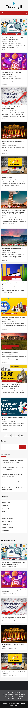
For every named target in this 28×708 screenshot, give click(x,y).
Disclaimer (18, 698)
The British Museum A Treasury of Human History (13, 482)
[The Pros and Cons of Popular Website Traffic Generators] (14, 165)
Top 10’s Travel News (7, 694)
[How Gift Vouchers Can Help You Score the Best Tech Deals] (14, 307)
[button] (2, 13)
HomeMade (5, 505)
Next (22, 435)
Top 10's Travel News (17, 68)
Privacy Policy (10, 698)
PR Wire (4, 68)
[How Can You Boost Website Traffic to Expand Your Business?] (14, 96)
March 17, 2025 (11, 76)
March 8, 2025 (10, 388)
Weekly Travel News (7, 137)
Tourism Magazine (16, 135)
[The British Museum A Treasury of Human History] (14, 130)
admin (4, 41)
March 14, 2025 (11, 180)
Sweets (18, 33)
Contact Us (20, 696)
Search (3, 441)
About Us (12, 696)
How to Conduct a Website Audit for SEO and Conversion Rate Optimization (14, 38)
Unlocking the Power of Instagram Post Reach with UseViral (12, 73)
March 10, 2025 (11, 321)
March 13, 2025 (11, 217)
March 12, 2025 (11, 252)
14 (18, 435)
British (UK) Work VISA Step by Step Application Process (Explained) (11, 385)
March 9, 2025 (10, 354)
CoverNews (23, 703)
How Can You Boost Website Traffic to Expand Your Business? (12, 107)
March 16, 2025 (11, 110)
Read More (4, 49)
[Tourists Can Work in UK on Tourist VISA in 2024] (14, 407)
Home (7, 692)
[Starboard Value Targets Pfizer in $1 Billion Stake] (14, 272)
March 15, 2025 (11, 145)
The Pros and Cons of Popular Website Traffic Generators (12, 488)
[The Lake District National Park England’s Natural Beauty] (14, 237)
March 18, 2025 (11, 41)
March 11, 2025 (11, 287)
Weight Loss (22, 244)
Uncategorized (15, 244)
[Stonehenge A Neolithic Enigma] (14, 341)
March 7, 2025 (10, 421)
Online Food (13, 33)
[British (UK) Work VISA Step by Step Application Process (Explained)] (14, 374)
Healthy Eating (6, 33)
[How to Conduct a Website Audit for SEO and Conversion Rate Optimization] (14, 27)
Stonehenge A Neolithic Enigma (10, 352)
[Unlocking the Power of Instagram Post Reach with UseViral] (14, 61)
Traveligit (14, 6)
